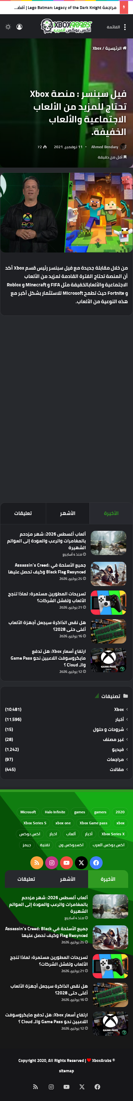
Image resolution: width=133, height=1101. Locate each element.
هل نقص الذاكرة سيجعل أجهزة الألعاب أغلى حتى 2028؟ (47, 625)
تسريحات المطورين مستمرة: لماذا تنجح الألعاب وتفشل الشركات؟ (47, 597)
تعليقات (23, 513)
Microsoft (28, 812)
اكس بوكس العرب (109, 845)
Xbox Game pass (93, 823)
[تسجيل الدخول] (19, 29)
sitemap (66, 1071)
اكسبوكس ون (71, 845)
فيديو (118, 749)
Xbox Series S (35, 823)
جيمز (27, 845)
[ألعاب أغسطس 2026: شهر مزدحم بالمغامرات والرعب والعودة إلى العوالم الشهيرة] (108, 543)
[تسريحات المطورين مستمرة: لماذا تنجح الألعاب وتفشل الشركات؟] (108, 603)
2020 (120, 812)
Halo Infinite (55, 812)
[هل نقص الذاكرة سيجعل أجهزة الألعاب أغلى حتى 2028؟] (108, 631)
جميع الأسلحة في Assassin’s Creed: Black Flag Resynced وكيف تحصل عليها (47, 568)
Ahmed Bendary (104, 146)
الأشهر (68, 513)
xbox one (63, 823)
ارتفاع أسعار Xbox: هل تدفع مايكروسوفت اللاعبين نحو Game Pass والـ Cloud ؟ (48, 658)
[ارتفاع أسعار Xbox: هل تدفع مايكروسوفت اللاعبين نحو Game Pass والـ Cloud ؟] (108, 660)
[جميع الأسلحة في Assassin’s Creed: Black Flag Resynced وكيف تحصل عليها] (108, 574)
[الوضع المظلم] (8, 29)
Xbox (97, 48)
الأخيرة (111, 513)
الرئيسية (114, 48)
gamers (100, 812)
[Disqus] (66, 408)
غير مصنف (113, 739)
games (79, 812)
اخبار (53, 834)
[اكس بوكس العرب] (66, 26)
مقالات (117, 769)
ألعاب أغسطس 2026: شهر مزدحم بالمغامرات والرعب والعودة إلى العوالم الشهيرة (46, 541)
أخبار (119, 719)
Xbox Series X (113, 834)
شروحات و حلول (108, 729)
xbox (121, 823)
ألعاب (71, 834)
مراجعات (115, 759)
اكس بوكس (29, 834)
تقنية (45, 845)
